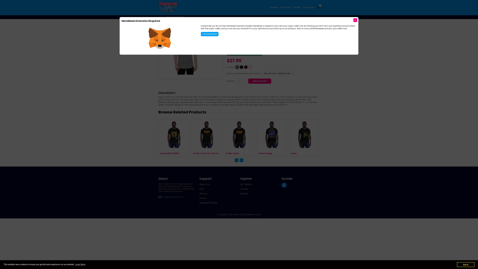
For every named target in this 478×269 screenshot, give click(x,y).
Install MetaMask (210, 34)
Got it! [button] (465, 265)
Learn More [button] (80, 264)
